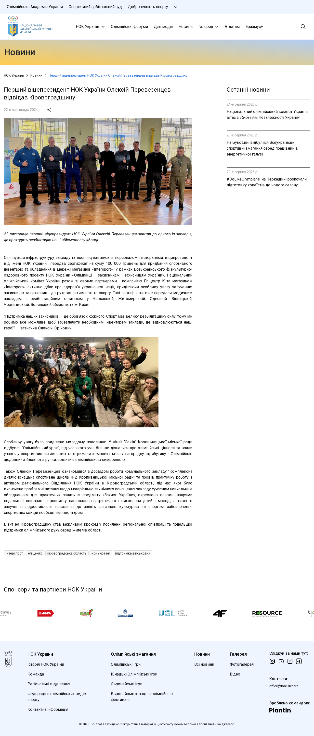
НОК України (87, 26)
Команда (35, 674)
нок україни (101, 553)
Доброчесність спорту (148, 6)
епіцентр (35, 553)
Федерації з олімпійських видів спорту (56, 696)
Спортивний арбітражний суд (95, 6)
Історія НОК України (45, 664)
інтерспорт (14, 553)
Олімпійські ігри (126, 664)
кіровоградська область (67, 553)
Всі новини (204, 664)
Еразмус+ (254, 26)
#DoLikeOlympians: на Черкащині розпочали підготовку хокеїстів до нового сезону (267, 182)
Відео (235, 674)
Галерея (205, 26)
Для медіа (163, 26)
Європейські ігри (126, 684)
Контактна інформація (47, 709)
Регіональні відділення (48, 684)
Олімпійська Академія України (35, 6)
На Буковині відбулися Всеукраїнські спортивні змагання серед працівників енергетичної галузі (262, 148)
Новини (186, 26)
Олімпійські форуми (129, 26)
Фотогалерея (242, 664)
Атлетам (232, 26)
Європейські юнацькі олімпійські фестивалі (142, 696)
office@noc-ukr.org (284, 686)
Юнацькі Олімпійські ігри (134, 674)
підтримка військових (132, 553)
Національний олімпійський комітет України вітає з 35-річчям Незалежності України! (267, 114)
